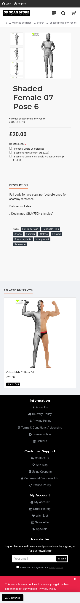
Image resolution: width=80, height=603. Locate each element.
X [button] (75, 579)
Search (40, 23)
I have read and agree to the (41, 567)
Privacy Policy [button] (47, 588)
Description (18, 185)
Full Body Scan (30, 229)
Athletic (43, 234)
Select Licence (17, 144)
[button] (16, 35)
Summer (30, 234)
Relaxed (56, 234)
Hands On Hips (51, 229)
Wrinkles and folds (21, 23)
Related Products (18, 290)
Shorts (18, 234)
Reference (20, 244)
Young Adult (42, 239)
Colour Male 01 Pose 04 (20, 372)
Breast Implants (23, 239)
